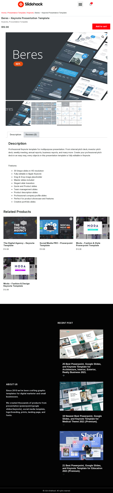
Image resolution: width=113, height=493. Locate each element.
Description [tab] (15, 134)
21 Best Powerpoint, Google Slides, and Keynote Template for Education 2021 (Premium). (82, 468)
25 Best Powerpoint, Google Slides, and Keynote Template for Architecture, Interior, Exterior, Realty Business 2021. (81, 368)
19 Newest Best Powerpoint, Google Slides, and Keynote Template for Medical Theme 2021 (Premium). (82, 419)
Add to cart (101, 26)
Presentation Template (17, 12)
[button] (80, 4)
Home (3, 12)
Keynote (30, 12)
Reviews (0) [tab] (31, 134)
